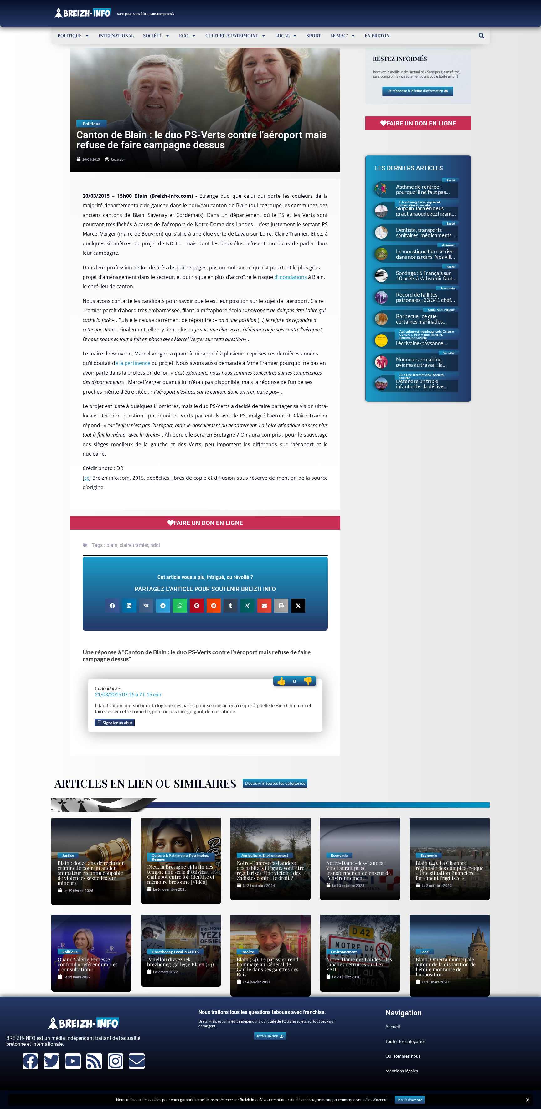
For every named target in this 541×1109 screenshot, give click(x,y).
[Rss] (94, 1061)
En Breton (377, 35)
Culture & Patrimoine (231, 35)
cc (86, 477)
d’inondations (290, 276)
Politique (70, 35)
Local (282, 35)
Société (152, 35)
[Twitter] (51, 1061)
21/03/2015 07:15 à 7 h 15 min (128, 694)
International (116, 35)
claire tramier (134, 545)
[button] (481, 35)
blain (111, 545)
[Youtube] (73, 1061)
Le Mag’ (339, 35)
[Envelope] (137, 1061)
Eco (183, 35)
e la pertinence (132, 363)
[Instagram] (115, 1061)
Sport (314, 35)
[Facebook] (30, 1061)
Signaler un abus (117, 722)
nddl (155, 545)
